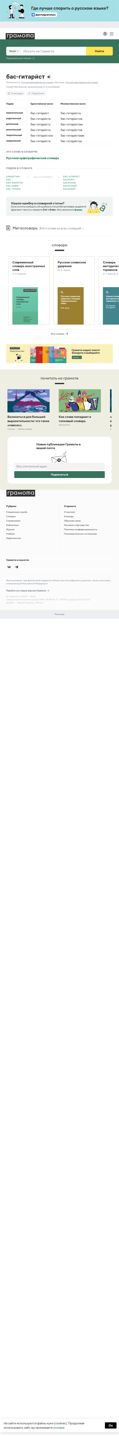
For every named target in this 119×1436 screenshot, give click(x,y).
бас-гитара (13, 189)
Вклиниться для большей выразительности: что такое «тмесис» (28, 421)
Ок (111, 1425)
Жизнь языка (25, 428)
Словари (10, 516)
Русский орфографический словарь (32, 158)
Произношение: (13, 82)
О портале (69, 512)
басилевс (69, 189)
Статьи (11, 428)
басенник (69, 182)
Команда (68, 516)
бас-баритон (14, 182)
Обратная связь (72, 520)
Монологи (64, 424)
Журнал (10, 529)
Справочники (13, 520)
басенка (68, 179)
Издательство (13, 538)
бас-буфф (12, 185)
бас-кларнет (71, 176)
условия (58, 1427)
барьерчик (13, 176)
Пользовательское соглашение (80, 533)
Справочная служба (16, 512)
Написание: (59, 82)
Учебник (10, 533)
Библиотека (12, 525)
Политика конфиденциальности (80, 529)
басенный (70, 185)
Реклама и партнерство (76, 525)
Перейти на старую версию (26, 590)
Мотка (39, 602)
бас (8, 179)
